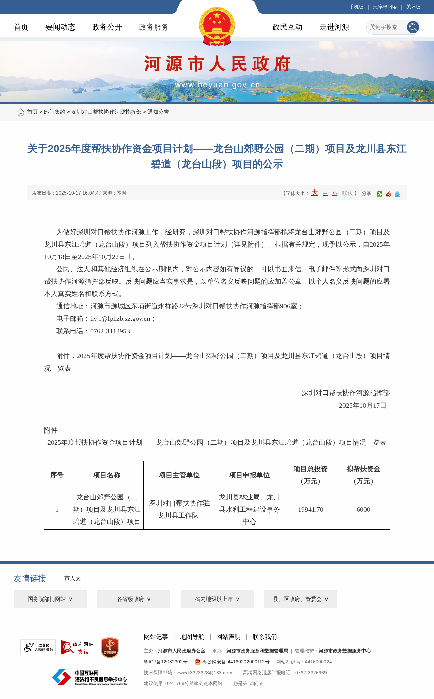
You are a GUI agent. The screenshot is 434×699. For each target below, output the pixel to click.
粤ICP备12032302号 (166, 661)
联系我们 (265, 636)
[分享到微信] (379, 194)
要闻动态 (60, 27)
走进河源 (334, 27)
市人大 (72, 578)
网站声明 (228, 636)
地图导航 (192, 636)
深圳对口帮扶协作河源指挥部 (106, 112)
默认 (347, 193)
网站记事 (156, 636)
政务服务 (154, 27)
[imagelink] (38, 647)
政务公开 (107, 27)
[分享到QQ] (397, 194)
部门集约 (54, 112)
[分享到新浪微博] (388, 194)
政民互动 (287, 27)
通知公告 (158, 112)
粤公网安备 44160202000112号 (235, 661)
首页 (21, 27)
